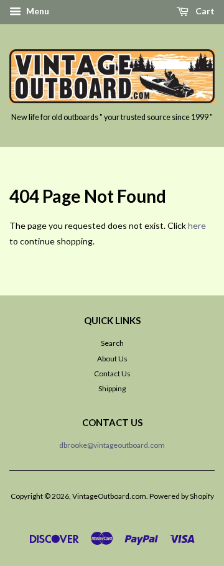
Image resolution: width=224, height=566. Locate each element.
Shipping (112, 388)
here (197, 225)
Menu (36, 11)
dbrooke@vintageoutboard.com (112, 445)
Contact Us (112, 373)
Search (112, 343)
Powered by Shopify (181, 496)
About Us (112, 358)
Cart (204, 11)
